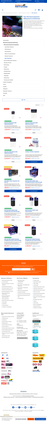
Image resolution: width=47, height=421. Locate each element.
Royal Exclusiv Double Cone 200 (8, 316)
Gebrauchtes (6, 77)
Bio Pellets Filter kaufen (37, 299)
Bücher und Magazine (37, 304)
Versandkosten (21, 410)
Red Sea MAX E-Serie (6, 331)
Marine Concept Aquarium (10, 53)
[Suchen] (35, 10)
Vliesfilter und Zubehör (37, 307)
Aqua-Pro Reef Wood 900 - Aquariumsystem (31, 123)
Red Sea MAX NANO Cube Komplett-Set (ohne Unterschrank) (33, 181)
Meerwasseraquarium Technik (7, 288)
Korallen (5, 86)
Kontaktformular (21, 298)
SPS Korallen (35, 283)
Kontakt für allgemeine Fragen (22, 328)
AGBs (32, 393)
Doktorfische (4, 319)
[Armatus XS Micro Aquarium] (34, 143)
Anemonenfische (5, 305)
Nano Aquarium (8, 58)
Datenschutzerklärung (26, 393)
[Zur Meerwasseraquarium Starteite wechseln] (23, 6)
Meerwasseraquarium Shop (7, 280)
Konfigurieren (31, 419)
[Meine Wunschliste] (38, 10)
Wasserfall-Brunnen (37, 306)
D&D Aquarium (8, 49)
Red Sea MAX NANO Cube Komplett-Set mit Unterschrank (12, 211)
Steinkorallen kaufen (37, 281)
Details (13, 132)
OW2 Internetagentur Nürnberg (28, 395)
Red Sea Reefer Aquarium (7, 286)
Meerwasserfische (5, 298)
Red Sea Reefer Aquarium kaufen (8, 328)
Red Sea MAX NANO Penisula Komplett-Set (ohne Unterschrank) (12, 240)
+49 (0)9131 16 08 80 (22, 320)
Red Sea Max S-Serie (6, 335)
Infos (4, 95)
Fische (4, 84)
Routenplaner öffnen (23, 338)
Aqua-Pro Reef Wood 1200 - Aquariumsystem (11, 152)
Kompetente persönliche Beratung (24, 293)
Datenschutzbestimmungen (18, 272)
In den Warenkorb (33, 161)
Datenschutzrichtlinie (30, 271)
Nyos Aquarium (8, 51)
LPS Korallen (35, 285)
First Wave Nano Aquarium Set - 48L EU (12, 181)
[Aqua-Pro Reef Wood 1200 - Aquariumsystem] (13, 143)
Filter (24, 99)
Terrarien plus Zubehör (8, 79)
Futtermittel (6, 75)
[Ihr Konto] (42, 10)
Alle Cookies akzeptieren (40, 419)
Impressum (35, 393)
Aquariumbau (6, 40)
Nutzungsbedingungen (38, 271)
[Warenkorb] (45, 9)
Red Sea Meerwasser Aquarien (10, 60)
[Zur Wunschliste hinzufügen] (20, 118)
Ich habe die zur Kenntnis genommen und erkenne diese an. (24, 272)
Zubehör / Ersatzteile (7, 82)
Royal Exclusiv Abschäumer (7, 289)
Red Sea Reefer (5, 281)
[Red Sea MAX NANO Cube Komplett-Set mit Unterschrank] (13, 201)
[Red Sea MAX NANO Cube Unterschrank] (34, 201)
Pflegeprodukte (7, 73)
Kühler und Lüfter (36, 291)
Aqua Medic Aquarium (9, 46)
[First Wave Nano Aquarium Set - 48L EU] (13, 172)
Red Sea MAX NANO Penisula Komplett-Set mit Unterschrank (32, 240)
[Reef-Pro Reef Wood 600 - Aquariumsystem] (13, 114)
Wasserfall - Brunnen (7, 91)
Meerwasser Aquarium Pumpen (8, 300)
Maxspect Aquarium (9, 56)
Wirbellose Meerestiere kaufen (39, 286)
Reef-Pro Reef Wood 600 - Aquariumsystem (10, 123)
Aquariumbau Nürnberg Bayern (39, 293)
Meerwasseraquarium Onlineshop (10, 42)
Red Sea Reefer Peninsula (7, 324)
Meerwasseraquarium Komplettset (11, 44)
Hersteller (5, 93)
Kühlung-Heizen (7, 71)
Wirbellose (5, 88)
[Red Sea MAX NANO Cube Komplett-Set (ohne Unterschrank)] (34, 172)
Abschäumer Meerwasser (38, 288)
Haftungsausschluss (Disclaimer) (15, 393)
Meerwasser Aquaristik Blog (23, 290)
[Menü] (2, 10)
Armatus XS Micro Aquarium (32, 151)
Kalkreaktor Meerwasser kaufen (39, 290)
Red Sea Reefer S (5, 326)
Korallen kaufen (36, 280)
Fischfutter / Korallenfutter (7, 306)
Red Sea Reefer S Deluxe (6, 321)
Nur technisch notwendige (21, 419)
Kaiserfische (4, 303)
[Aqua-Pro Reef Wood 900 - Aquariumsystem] (34, 114)
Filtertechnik (6, 69)
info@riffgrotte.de (20, 325)
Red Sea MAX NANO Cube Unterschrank (31, 211)
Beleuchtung (6, 64)
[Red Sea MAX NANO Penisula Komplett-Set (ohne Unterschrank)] (13, 230)
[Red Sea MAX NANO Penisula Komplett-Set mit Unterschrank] (34, 230)
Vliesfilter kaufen (5, 318)
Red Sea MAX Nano (5, 337)
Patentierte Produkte (21, 292)
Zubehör (35, 301)
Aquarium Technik (7, 62)
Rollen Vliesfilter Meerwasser (7, 329)
